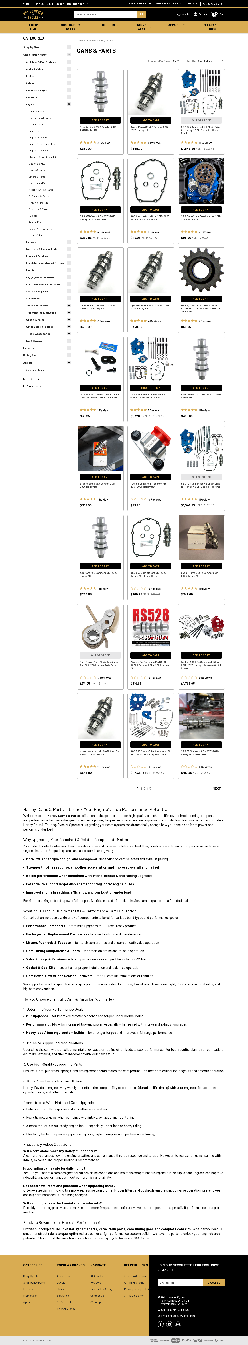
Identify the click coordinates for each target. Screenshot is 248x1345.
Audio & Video (34, 68)
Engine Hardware (38, 137)
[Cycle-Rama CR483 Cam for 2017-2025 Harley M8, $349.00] (151, 92)
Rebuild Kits (35, 222)
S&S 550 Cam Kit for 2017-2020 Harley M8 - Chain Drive (148, 574)
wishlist (186, 14)
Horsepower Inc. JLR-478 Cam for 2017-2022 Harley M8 (99, 753)
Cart (222, 14)
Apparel (174, 25)
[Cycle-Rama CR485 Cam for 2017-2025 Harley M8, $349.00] (151, 270)
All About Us (97, 1276)
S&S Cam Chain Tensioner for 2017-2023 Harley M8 (201, 218)
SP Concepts (65, 1302)
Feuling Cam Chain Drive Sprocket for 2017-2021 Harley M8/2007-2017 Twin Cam (201, 308)
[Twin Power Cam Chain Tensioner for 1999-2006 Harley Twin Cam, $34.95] (100, 626)
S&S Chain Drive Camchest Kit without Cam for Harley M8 (147, 396)
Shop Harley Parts (70, 27)
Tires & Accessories (38, 333)
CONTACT (192, 3)
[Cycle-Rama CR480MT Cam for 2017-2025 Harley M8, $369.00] (100, 270)
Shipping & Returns (135, 1276)
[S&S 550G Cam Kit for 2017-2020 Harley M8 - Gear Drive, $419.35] (201, 716)
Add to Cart (100, 120)
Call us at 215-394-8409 (175, 1309)
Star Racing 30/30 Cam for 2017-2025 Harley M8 (98, 128)
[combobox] (105, 14)
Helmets (108, 25)
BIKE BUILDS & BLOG (139, 3)
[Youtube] (169, 1324)
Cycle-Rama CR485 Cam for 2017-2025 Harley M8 (149, 307)
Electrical (32, 97)
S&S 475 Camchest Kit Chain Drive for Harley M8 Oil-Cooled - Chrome (200, 485)
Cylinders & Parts (38, 124)
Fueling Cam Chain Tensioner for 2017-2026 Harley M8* (148, 485)
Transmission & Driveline (41, 312)
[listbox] (211, 61)
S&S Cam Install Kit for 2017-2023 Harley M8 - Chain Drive (149, 218)
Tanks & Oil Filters (37, 305)
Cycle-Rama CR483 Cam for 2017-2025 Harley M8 (149, 128)
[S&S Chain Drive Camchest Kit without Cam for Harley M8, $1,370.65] (151, 359)
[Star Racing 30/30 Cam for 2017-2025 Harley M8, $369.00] (100, 92)
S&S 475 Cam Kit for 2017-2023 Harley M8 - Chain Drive (98, 218)
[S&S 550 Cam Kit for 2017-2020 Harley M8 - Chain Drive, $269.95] (151, 537)
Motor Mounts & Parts (41, 189)
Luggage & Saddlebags (40, 277)
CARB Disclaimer (134, 1295)
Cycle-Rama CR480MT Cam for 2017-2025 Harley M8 (97, 307)
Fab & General (34, 340)
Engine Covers (36, 130)
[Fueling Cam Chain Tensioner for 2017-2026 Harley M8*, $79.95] (151, 448)
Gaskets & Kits (37, 163)
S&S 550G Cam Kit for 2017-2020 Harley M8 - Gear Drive (200, 753)
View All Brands (66, 1308)
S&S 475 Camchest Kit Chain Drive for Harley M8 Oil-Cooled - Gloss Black (200, 130)
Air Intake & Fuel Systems (41, 61)
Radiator (33, 215)
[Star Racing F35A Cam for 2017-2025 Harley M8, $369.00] (100, 448)
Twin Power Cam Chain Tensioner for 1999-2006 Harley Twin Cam (99, 663)
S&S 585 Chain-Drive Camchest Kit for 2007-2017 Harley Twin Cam (150, 753)
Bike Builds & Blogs (102, 1289)
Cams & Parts (36, 111)
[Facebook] (161, 1324)
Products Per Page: (159, 60)
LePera (61, 1282)
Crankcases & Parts (40, 117)
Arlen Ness (63, 1276)
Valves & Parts (37, 235)
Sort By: (191, 60)
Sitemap (95, 1302)
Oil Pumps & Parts (39, 196)
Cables (30, 83)
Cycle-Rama (118, 1238)
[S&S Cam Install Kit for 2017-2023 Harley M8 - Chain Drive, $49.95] (151, 181)
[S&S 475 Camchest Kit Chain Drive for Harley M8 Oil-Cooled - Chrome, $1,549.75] (201, 448)
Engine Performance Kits (42, 144)
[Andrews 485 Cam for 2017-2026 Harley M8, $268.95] (100, 537)
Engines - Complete (39, 150)
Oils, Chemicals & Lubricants (43, 284)
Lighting (31, 270)
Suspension (33, 298)
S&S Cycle (141, 1238)
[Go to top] (242, 1335)
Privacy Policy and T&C (138, 1289)
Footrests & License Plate (41, 248)
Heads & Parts (37, 170)
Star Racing (100, 1238)
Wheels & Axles (35, 319)
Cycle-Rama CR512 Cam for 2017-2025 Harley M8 (200, 574)
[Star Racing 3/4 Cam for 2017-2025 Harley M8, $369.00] (201, 359)
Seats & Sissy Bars (37, 291)
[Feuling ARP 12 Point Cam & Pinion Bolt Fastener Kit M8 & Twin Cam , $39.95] (100, 359)
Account (203, 14)
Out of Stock (201, 120)
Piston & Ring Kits (38, 202)
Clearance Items (211, 27)
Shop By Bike (33, 27)
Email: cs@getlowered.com (178, 1315)
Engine (30, 104)
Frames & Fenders (37, 256)
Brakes (30, 76)
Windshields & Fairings (40, 326)
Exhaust (31, 241)
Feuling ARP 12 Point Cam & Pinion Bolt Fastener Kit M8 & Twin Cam (99, 396)
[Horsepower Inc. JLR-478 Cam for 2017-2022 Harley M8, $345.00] (100, 716)
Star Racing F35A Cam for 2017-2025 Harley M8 (98, 485)
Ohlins (60, 1289)
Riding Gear (141, 27)
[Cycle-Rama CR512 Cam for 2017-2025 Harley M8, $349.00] (201, 537)
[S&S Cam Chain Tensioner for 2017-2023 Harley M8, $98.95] (201, 181)
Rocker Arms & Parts (40, 228)
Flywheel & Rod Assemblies (43, 157)
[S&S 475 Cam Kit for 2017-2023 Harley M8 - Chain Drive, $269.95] (100, 181)
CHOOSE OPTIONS (150, 387)
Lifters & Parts (37, 176)
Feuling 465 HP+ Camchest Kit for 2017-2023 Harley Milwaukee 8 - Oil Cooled (201, 665)
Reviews (95, 1282)
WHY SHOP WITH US (167, 3)
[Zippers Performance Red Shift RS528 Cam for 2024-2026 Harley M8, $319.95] (151, 626)
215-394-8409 (213, 3)
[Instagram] (178, 1324)
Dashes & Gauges (36, 90)
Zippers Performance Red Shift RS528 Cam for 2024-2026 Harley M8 (149, 665)
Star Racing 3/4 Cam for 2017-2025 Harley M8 (201, 396)
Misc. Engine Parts (39, 183)
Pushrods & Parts (38, 209)
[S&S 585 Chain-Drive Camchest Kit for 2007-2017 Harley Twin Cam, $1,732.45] (151, 716)
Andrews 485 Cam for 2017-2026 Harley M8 (98, 574)
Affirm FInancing (134, 1282)
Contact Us (97, 1295)
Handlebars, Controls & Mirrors (45, 263)
